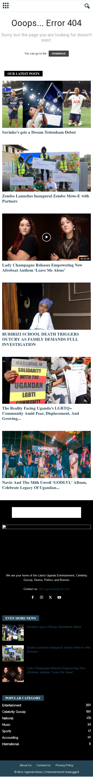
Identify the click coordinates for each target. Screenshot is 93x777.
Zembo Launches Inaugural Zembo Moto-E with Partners (45, 198)
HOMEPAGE (59, 53)
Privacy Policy (64, 765)
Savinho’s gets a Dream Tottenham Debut (39, 132)
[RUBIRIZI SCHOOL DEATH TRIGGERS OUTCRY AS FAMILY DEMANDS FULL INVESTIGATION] (46, 306)
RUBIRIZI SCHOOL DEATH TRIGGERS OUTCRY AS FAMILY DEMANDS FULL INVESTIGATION (40, 339)
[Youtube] (60, 597)
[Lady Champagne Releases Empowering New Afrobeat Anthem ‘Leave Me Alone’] (46, 237)
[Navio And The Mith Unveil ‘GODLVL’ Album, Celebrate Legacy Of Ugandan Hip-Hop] (46, 454)
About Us (26, 765)
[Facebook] (33, 597)
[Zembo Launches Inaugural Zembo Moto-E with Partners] (46, 168)
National (7, 718)
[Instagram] (42, 597)
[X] (51, 597)
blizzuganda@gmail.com (54, 589)
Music (6, 724)
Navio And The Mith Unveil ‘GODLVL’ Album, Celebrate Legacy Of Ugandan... (44, 484)
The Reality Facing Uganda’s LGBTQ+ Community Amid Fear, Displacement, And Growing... (40, 413)
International (10, 744)
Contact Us (44, 765)
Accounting (10, 737)
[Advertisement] (46, 512)
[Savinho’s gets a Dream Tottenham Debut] (46, 104)
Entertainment (11, 705)
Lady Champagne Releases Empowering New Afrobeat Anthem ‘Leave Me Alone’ (42, 267)
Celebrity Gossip (14, 712)
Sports (6, 731)
